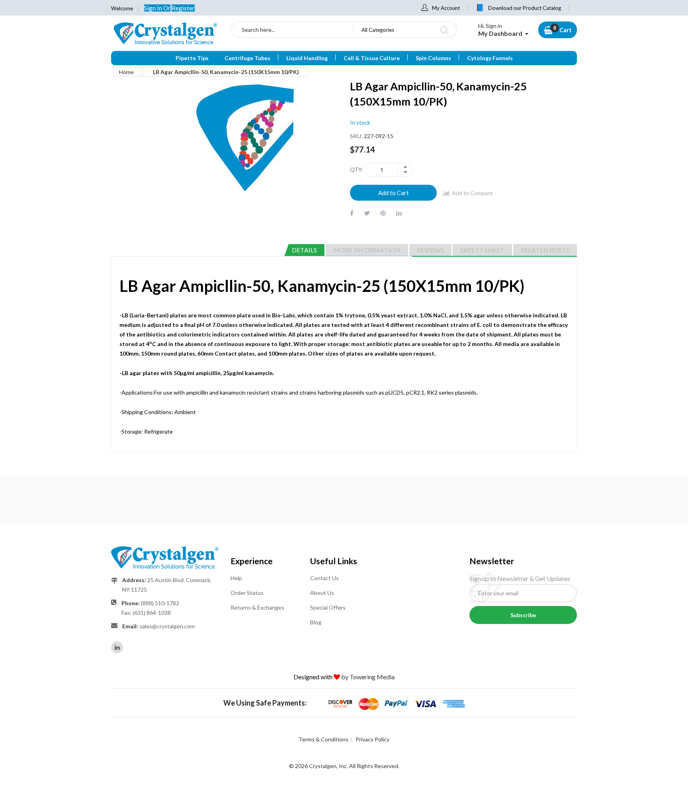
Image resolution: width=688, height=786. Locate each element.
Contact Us (324, 578)
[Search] (444, 29)
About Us (322, 592)
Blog (315, 622)
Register (183, 8)
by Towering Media (368, 676)
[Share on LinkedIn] (399, 213)
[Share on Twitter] (367, 213)
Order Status (247, 592)
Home (126, 71)
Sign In (153, 8)
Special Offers (328, 607)
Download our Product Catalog (524, 8)
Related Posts (545, 250)
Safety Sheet (482, 250)
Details (304, 250)
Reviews (430, 250)
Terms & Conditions (323, 739)
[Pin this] (383, 213)
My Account (446, 8)
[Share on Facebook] (352, 213)
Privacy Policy (372, 739)
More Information (367, 250)
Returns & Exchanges (257, 607)
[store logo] (165, 33)
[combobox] (292, 29)
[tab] (304, 250)
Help (236, 578)
